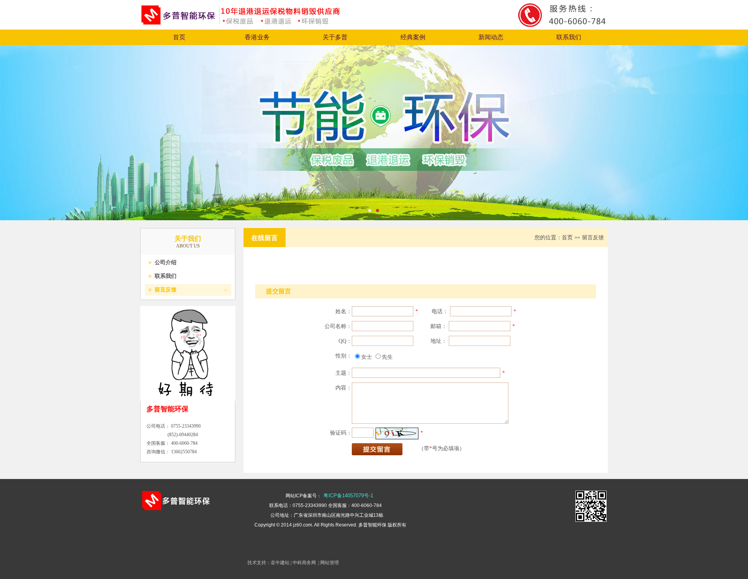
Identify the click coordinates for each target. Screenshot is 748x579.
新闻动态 (490, 37)
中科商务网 (304, 562)
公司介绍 (165, 262)
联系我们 (568, 37)
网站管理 (329, 562)
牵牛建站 (280, 562)
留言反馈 (165, 290)
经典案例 (412, 37)
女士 (366, 357)
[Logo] (250, 23)
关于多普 (335, 37)
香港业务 (257, 37)
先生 (387, 357)
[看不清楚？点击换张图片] (397, 433)
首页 (179, 37)
